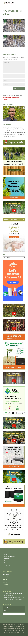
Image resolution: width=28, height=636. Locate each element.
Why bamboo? (7, 560)
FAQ (5, 562)
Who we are (6, 554)
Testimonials (7, 558)
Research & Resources (9, 567)
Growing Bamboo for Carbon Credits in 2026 (14, 597)
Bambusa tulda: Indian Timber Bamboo (13, 599)
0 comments (11, 17)
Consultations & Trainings (9, 556)
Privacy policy (7, 565)
